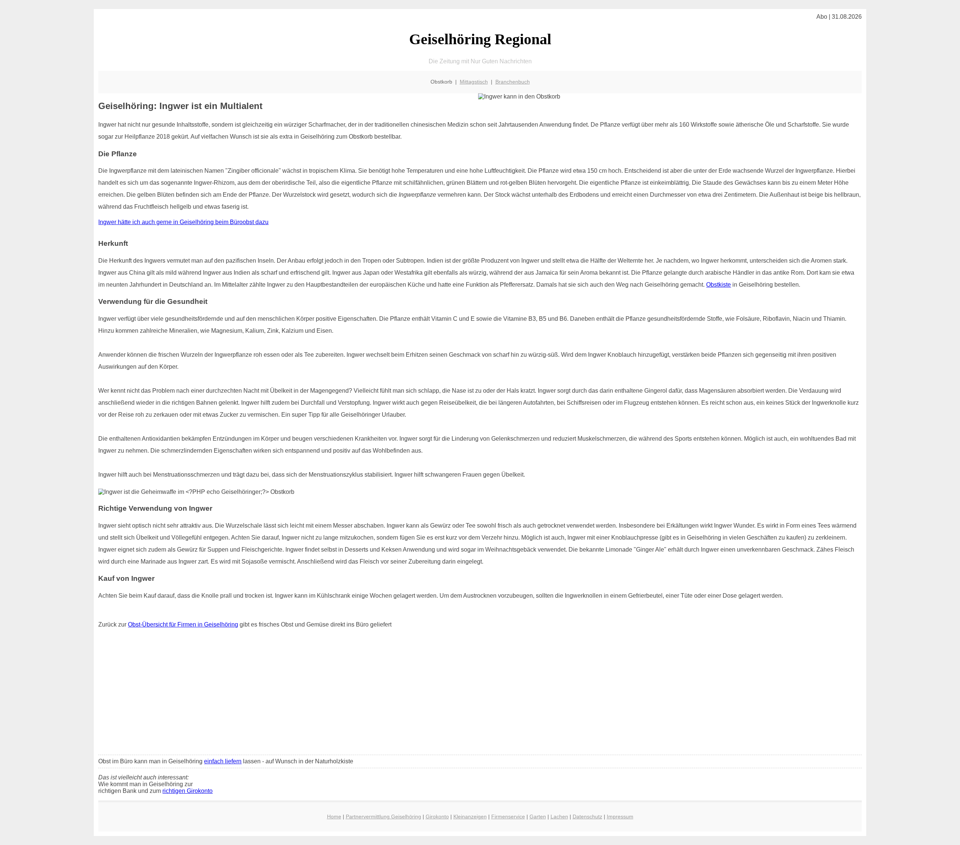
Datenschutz (587, 817)
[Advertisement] (480, 693)
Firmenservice (508, 817)
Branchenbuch (512, 82)
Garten (538, 817)
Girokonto (437, 817)
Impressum (620, 817)
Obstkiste (718, 284)
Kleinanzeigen (470, 817)
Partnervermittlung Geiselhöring (383, 817)
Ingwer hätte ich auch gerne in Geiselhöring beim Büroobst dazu (183, 222)
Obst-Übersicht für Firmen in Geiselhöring (183, 624)
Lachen (559, 817)
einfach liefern (223, 761)
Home (334, 817)
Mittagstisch (474, 82)
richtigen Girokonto (187, 791)
